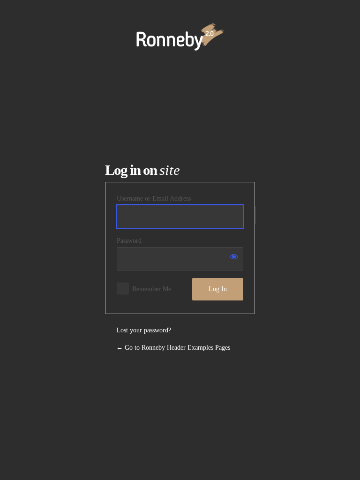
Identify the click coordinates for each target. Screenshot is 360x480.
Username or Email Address (154, 198)
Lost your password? (143, 330)
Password (129, 240)
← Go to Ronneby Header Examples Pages (173, 347)
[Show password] (234, 256)
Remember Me (151, 288)
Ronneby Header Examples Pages (180, 32)
